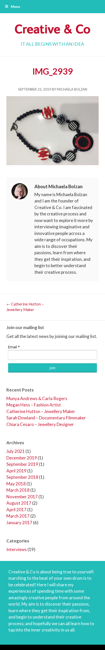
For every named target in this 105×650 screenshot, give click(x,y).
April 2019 (16, 470)
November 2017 (22, 496)
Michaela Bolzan (72, 89)
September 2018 (22, 477)
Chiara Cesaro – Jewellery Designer (40, 424)
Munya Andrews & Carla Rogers (36, 398)
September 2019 (22, 464)
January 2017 (19, 522)
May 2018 (16, 483)
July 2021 (15, 451)
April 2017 (16, 509)
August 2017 (18, 503)
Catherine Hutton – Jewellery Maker (40, 411)
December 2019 (21, 457)
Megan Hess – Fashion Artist (33, 404)
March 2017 (18, 516)
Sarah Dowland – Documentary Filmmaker (46, 417)
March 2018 (18, 490)
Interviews (16, 549)
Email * (14, 347)
